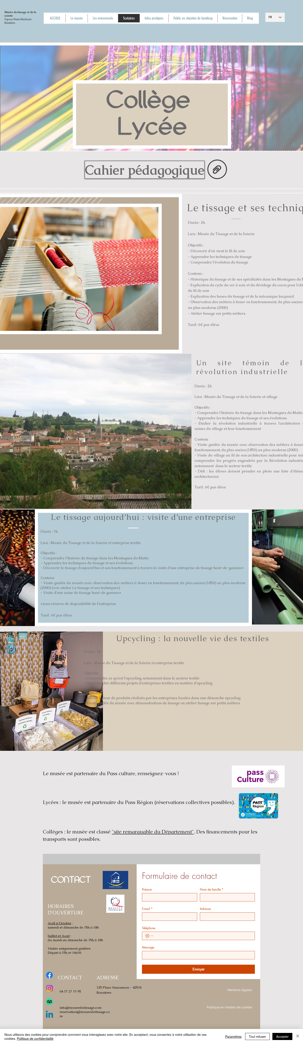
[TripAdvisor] (49, 1001)
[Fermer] (297, 1036)
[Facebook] (49, 975)
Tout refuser (257, 1036)
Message (148, 947)
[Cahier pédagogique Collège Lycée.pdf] (217, 169)
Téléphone (148, 928)
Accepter (282, 1036)
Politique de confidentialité (35, 1038)
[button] (144, 170)
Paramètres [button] (233, 1036)
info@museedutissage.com (81, 1007)
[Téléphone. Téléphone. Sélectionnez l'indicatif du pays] (149, 936)
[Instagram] (49, 988)
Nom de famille (211, 889)
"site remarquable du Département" (153, 831)
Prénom (147, 889)
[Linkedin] (49, 1015)
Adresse (205, 909)
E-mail (147, 909)
